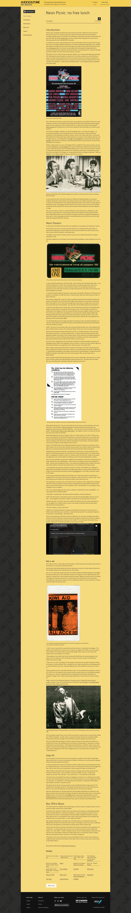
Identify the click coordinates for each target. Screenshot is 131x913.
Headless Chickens (51, 797)
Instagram (58, 901)
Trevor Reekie (77, 138)
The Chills (85, 682)
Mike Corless (71, 431)
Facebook (99, 18)
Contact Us (41, 901)
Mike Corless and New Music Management (79, 875)
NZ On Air (98, 901)
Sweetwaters (64, 38)
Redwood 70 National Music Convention (79, 864)
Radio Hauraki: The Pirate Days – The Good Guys (52, 870)
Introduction (26, 20)
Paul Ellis (48, 140)
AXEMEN (69, 795)
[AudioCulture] (30, 3)
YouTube (61, 901)
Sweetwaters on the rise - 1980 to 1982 (66, 856)
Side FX (25, 31)
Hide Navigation (30, 11)
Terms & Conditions (43, 907)
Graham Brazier (95, 682)
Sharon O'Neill (50, 875)
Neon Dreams (26, 23)
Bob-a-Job (26, 27)
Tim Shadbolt (64, 147)
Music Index (29, 897)
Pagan (71, 138)
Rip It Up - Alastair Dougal (92, 864)
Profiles (28, 901)
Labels (28, 904)
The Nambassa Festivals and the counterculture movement (91, 858)
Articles (28, 907)
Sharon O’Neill (66, 427)
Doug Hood (77, 471)
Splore (61, 863)
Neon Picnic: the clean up (68, 846)
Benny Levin (63, 431)
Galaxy (62, 204)
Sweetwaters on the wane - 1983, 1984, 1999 (78, 857)
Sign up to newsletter (62, 905)
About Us (40, 897)
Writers (40, 904)
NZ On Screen (81, 901)
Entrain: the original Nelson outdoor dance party (52, 865)
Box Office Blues (27, 35)
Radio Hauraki (50, 127)
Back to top (51, 885)
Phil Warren (55, 147)
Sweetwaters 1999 (54, 48)
